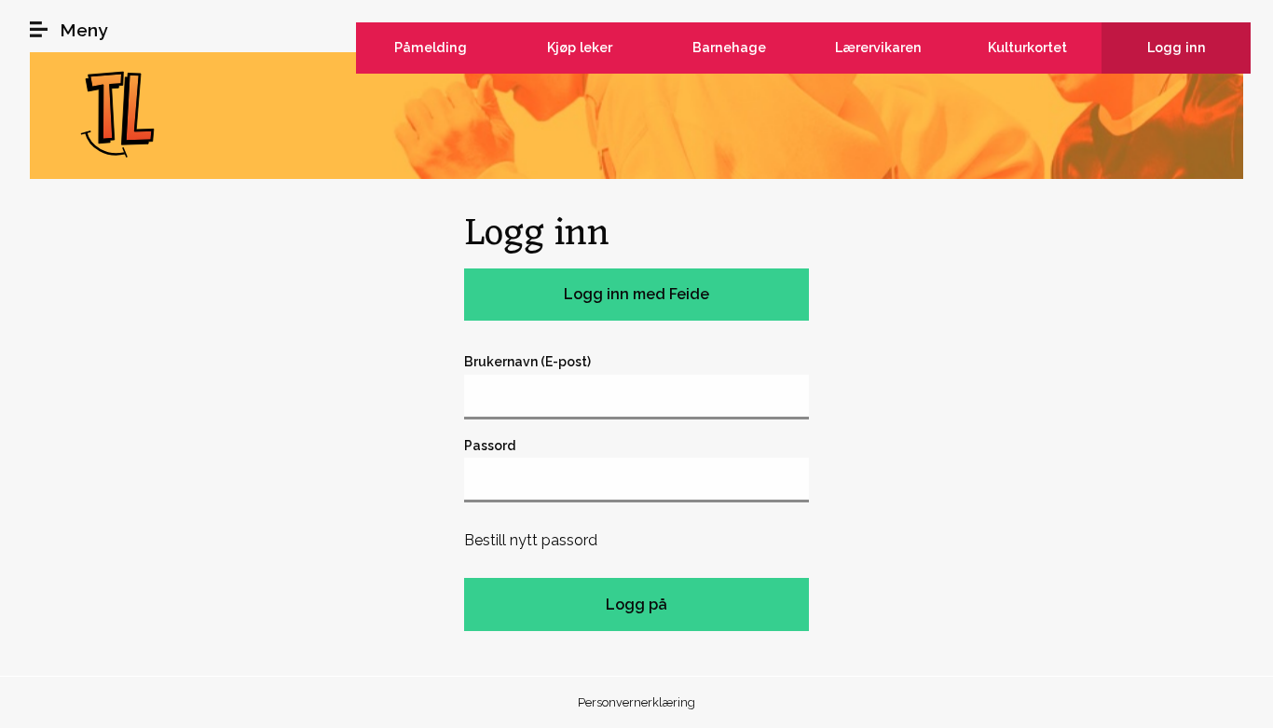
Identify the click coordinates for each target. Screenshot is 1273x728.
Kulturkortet (1027, 47)
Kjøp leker (579, 47)
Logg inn (1176, 47)
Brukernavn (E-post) (527, 361)
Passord (489, 445)
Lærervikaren (878, 47)
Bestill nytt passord (530, 540)
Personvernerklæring (636, 702)
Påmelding (430, 47)
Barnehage (729, 47)
